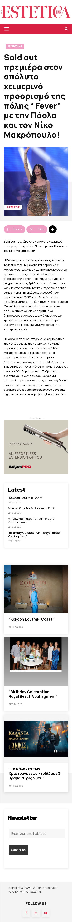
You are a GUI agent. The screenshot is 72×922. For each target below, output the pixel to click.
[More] (53, 229)
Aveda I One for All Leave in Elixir (31, 508)
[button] (6, 29)
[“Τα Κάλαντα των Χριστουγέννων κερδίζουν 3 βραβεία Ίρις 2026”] (36, 739)
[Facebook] (26, 913)
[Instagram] (36, 913)
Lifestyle (13, 207)
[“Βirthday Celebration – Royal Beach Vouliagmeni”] (36, 661)
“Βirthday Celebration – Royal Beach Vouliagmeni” (34, 534)
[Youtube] (46, 913)
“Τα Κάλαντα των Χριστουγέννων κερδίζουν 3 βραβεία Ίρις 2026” (34, 773)
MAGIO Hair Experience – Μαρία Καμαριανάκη (31, 520)
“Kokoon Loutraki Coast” (26, 498)
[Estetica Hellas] (36, 12)
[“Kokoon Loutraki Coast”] (36, 589)
